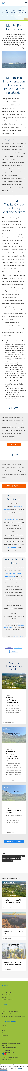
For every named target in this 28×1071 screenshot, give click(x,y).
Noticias (6, 728)
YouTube (21, 636)
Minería (4, 989)
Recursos (4, 1032)
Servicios (11, 860)
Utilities (20, 15)
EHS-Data (5, 15)
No (21, 1068)
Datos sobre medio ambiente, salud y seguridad (13, 856)
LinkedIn (15, 636)
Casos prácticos (9, 675)
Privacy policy (3, 1070)
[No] (7, 1070)
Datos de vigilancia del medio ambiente (11, 858)
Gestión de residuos (6, 994)
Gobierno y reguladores (7, 999)
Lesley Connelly (8, 722)
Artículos (7, 787)
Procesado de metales (7, 992)
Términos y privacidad (7, 1013)
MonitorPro (5, 860)
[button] (24, 3)
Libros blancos (5, 1035)
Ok (18, 1068)
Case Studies (14, 15)
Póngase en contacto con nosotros (10, 1011)
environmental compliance (12, 519)
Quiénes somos (5, 1009)
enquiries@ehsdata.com (8, 1052)
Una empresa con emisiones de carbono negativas (13, 1016)
